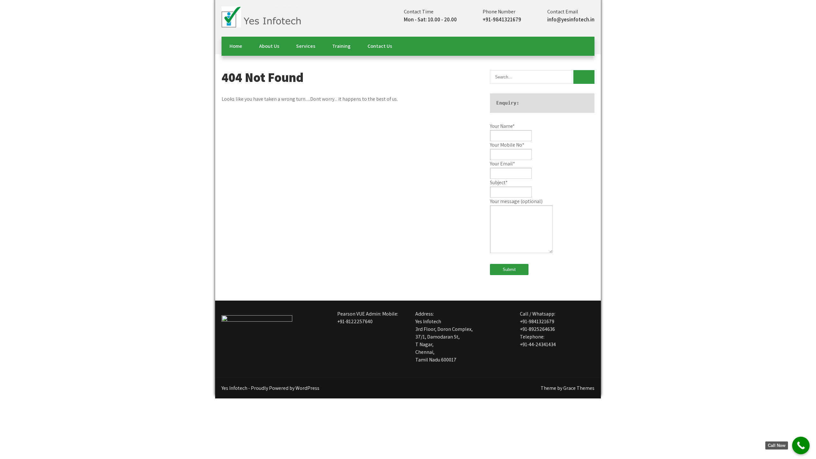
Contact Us (380, 46)
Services (305, 46)
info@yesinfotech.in (570, 19)
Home (235, 46)
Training (341, 46)
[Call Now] (801, 445)
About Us (269, 46)
